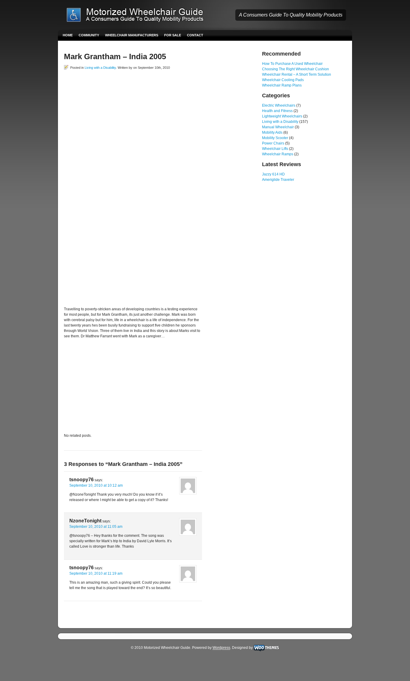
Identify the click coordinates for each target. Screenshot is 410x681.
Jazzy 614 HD (273, 174)
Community (89, 35)
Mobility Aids (272, 132)
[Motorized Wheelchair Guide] (139, 16)
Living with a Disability (100, 67)
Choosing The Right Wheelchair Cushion (295, 69)
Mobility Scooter (275, 138)
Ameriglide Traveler (278, 180)
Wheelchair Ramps (277, 154)
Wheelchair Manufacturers (131, 35)
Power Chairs (273, 143)
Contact (195, 35)
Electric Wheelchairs (278, 105)
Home (68, 35)
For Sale (172, 35)
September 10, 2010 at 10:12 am (96, 485)
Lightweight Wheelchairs (282, 116)
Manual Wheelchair (278, 127)
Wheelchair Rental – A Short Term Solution (296, 74)
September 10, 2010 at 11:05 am (95, 526)
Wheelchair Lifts (275, 149)
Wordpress (221, 648)
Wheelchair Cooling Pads (283, 80)
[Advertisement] (134, 84)
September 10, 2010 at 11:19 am (95, 573)
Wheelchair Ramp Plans (282, 85)
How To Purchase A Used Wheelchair (292, 64)
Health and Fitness (277, 111)
